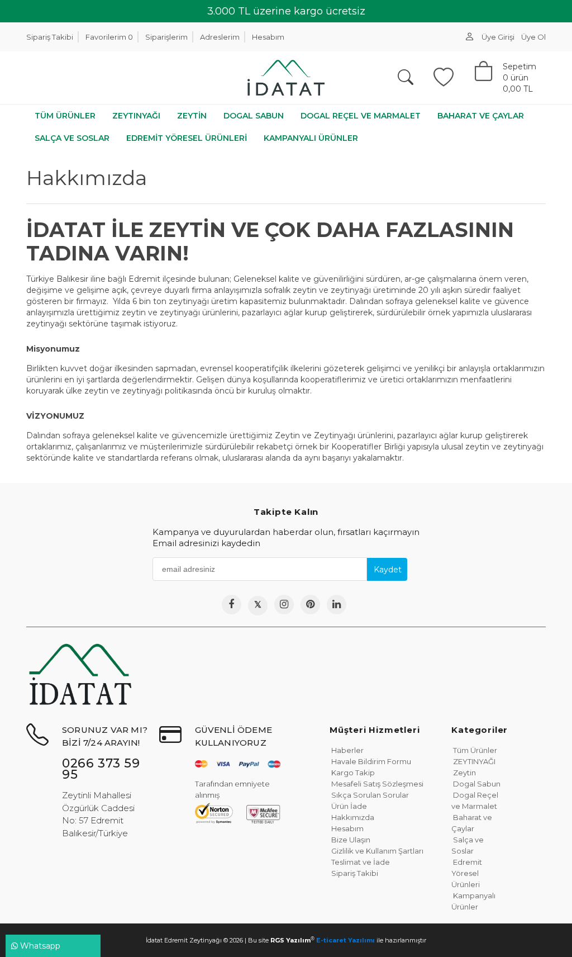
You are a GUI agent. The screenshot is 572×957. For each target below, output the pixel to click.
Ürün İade (348, 806)
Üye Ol (533, 36)
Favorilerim (109, 36)
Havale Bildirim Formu (370, 761)
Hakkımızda (352, 817)
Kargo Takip (352, 772)
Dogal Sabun (475, 783)
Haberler (347, 750)
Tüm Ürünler (474, 750)
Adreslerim (220, 36)
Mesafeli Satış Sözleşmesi (376, 783)
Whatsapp (39, 946)
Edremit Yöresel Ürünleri (466, 873)
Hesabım (268, 36)
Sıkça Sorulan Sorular (369, 794)
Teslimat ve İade (360, 861)
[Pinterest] (310, 604)
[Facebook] (231, 604)
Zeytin (463, 772)
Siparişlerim (166, 36)
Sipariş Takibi (49, 36)
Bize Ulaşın (350, 839)
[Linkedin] (336, 604)
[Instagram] (284, 604)
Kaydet (388, 570)
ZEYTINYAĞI (473, 761)
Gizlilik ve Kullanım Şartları (376, 850)
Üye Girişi (498, 36)
